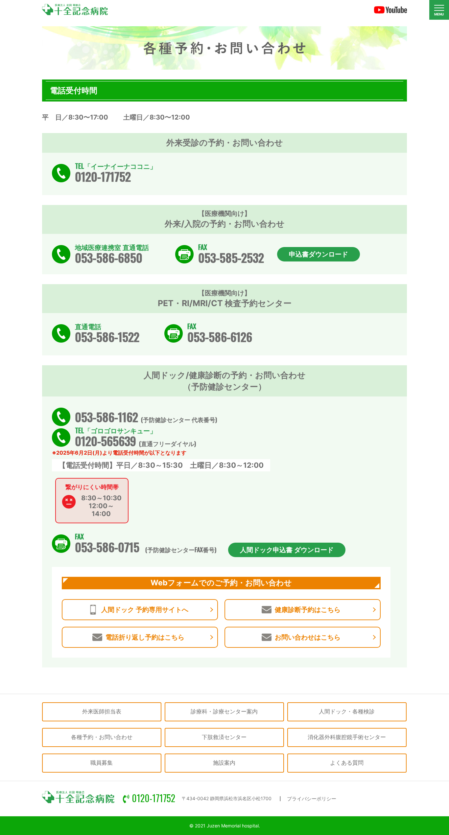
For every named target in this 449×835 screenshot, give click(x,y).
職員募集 (101, 762)
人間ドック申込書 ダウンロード (287, 550)
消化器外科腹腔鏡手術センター (347, 737)
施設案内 (224, 762)
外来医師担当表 (101, 711)
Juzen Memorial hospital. (233, 825)
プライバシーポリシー (311, 798)
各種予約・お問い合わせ (101, 737)
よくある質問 (347, 762)
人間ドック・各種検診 (347, 711)
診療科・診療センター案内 (224, 711)
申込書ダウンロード (318, 254)
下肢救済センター (224, 737)
